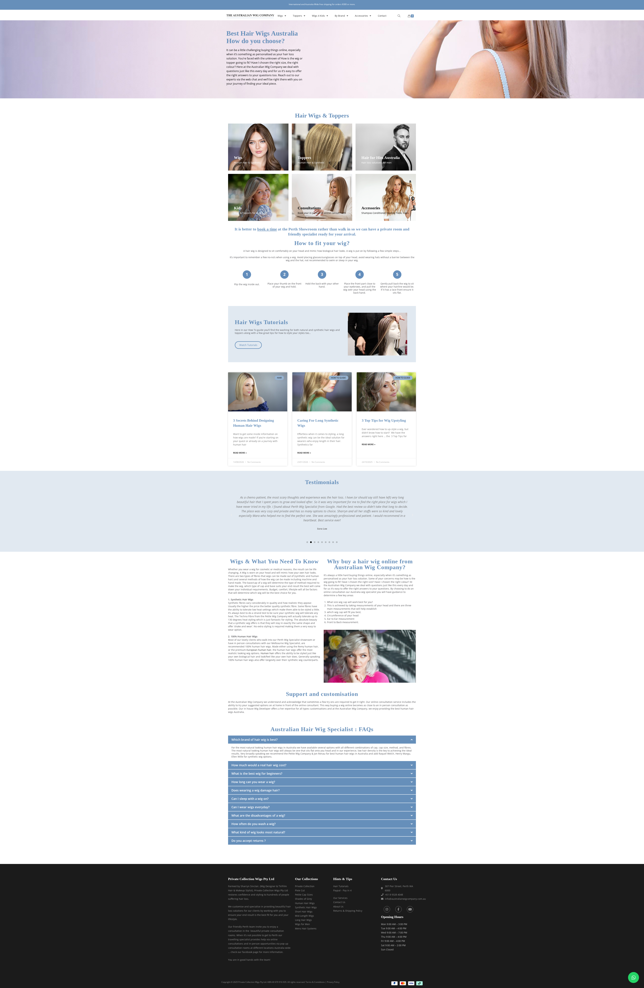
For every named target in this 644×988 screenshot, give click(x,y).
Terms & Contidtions (315, 982)
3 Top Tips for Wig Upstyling (384, 420)
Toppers (297, 15)
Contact (382, 15)
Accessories (361, 15)
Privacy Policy (333, 982)
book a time (267, 229)
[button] (231, 515)
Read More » (240, 452)
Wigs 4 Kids (318, 15)
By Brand (340, 15)
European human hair (259, 649)
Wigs (280, 15)
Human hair (267, 653)
